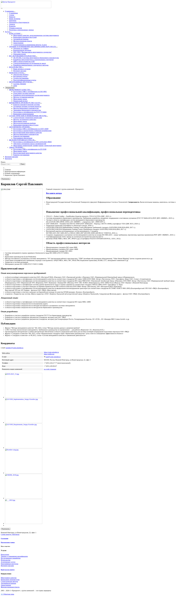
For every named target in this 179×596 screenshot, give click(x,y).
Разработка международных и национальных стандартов (33, 59)
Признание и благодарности (19, 22)
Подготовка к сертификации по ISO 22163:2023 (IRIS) (32, 142)
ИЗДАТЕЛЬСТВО (15, 67)
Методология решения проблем (24, 123)
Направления (10, 88)
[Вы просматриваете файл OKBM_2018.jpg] (23, 498)
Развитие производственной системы (26, 104)
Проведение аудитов (16, 73)
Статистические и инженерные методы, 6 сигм (30, 45)
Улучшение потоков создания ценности (27, 106)
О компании (9, 11)
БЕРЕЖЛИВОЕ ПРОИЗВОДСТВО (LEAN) (24, 103)
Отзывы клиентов (15, 28)
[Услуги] (11, 32)
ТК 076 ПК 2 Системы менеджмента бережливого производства (36, 58)
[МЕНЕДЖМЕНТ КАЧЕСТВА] (31, 90)
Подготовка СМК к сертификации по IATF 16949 (30, 129)
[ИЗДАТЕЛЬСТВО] (23, 67)
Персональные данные (8, 542)
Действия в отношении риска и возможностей (29, 144)
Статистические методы (9, 581)
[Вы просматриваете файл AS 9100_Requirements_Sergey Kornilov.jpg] (23, 448)
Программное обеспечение (22, 138)
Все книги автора (54, 193)
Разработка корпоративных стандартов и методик (30, 65)
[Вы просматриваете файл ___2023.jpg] (23, 523)
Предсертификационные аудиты (24, 80)
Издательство (5, 560)
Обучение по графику (21, 48)
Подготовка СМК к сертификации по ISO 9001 (30, 91)
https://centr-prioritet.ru (51, 352)
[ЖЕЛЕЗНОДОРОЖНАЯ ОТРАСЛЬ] (35, 140)
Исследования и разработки (11, 558)
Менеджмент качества (8, 578)
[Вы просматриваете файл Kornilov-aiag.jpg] (23, 473)
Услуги (7, 32)
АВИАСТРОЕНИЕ (16, 147)
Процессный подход (20, 101)
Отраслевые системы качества (24, 93)
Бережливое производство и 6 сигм (25, 125)
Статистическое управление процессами (27, 117)
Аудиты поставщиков (20, 78)
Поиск (3, 162)
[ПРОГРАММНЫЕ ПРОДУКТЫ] (32, 82)
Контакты (8, 158)
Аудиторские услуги (8, 562)
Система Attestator (19, 84)
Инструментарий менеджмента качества (27, 132)
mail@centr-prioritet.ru (53, 357)
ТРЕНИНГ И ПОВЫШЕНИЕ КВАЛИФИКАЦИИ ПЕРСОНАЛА (32, 46)
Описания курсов (19, 54)
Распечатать (6, 179)
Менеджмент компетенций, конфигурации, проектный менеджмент (37, 145)
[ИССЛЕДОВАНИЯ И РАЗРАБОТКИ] (36, 56)
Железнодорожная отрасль (22, 41)
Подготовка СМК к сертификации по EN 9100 (29, 149)
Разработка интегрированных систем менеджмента (31, 95)
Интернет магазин (19, 71)
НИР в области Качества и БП (24, 61)
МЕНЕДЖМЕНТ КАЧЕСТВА (19, 90)
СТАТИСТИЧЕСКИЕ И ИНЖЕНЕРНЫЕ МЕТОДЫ (27, 116)
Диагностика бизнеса (20, 74)
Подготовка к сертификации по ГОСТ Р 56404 (29, 112)
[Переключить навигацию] (1, 8)
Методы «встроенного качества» (24, 119)
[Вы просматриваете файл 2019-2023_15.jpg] (23, 397)
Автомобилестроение (20, 39)
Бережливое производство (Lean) (25, 37)
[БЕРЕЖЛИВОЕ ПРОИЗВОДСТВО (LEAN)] (41, 103)
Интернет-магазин (11, 157)
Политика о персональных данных (21, 30)
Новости (12, 17)
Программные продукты (9, 564)
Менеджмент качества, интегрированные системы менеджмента (36, 35)
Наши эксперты (14, 19)
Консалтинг (5, 554)
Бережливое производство (10, 579)
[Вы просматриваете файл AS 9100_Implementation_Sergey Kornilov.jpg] (23, 422)
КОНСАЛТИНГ (15, 33)
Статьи (11, 15)
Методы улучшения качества (23, 97)
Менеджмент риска (20, 99)
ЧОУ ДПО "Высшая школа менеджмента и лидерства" (32, 52)
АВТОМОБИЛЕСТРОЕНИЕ (19, 127)
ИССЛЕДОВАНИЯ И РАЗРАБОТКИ (22, 56)
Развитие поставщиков (21, 136)
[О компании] (14, 11)
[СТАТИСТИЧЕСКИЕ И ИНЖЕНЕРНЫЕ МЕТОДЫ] (47, 116)
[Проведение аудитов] (24, 73)
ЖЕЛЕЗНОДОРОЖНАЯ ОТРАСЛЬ (21, 140)
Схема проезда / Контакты (10, 534)
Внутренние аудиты (20, 76)
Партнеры (12, 20)
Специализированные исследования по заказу (29, 63)
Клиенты (12, 26)
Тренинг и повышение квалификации (14, 556)
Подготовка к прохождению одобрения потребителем (32, 131)
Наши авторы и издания (21, 69)
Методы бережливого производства (26, 108)
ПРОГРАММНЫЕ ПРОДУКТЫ (20, 82)
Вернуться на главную (8, 569)
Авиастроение (18, 43)
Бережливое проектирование (23, 114)
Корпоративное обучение (22, 50)
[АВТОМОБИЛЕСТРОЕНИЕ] (30, 127)
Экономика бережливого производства (27, 110)
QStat (15, 86)
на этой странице (50, 369)
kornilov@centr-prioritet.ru (14, 348)
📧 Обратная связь (7, 594)
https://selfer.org (49, 354)
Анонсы (12, 24)
